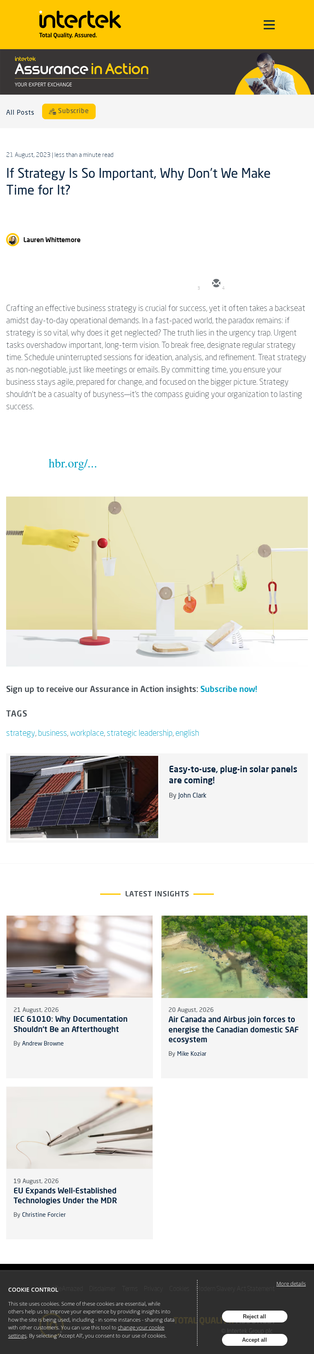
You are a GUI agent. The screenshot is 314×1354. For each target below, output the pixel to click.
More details (291, 1283)
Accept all (254, 1340)
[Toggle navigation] (269, 24)
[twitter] (240, 284)
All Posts (20, 113)
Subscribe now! (228, 689)
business (52, 733)
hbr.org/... (73, 462)
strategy (20, 733)
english (187, 733)
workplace (87, 733)
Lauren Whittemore (52, 240)
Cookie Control (33, 1289)
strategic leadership (140, 733)
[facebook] (289, 284)
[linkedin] (264, 284)
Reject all (254, 1316)
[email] (215, 284)
